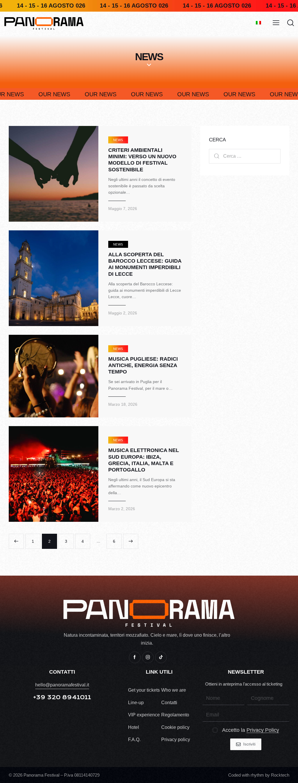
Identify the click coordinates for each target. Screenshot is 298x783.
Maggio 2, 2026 (122, 313)
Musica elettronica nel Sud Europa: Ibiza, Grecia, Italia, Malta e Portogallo (143, 459)
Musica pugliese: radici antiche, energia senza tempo (143, 365)
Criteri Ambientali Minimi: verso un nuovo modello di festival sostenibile (142, 159)
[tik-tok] (161, 657)
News (118, 140)
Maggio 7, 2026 (122, 208)
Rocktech (280, 775)
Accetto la (250, 730)
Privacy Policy (262, 730)
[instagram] (148, 657)
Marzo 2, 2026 (121, 508)
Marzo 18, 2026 (122, 404)
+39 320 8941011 (62, 697)
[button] (276, 23)
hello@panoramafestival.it (62, 684)
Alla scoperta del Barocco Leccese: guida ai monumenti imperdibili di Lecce (144, 264)
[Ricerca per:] (245, 156)
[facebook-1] (135, 657)
